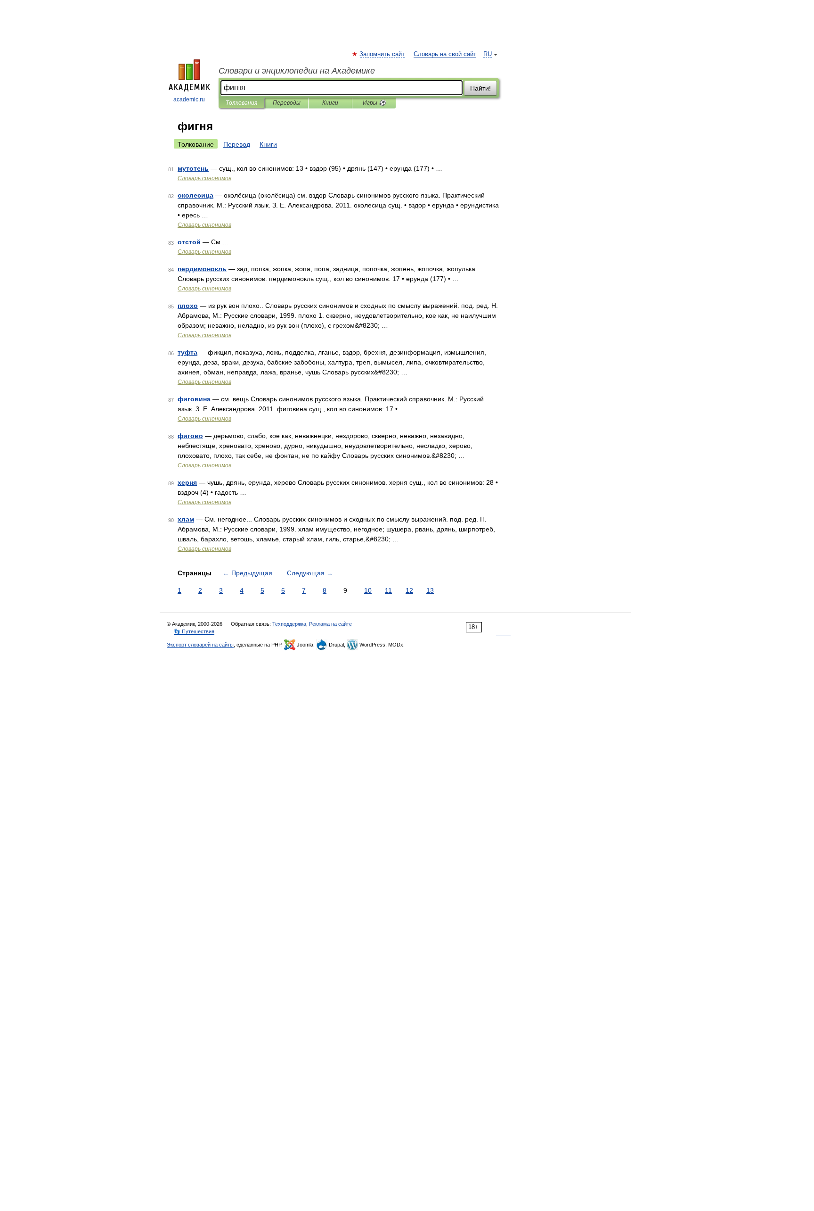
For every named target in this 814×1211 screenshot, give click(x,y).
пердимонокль (202, 269)
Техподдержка (289, 624)
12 (409, 590)
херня (187, 482)
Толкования (241, 103)
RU (487, 54)
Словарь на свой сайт (445, 54)
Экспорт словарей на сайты (200, 644)
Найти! (480, 88)
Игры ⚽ (374, 103)
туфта (187, 352)
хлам (186, 519)
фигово (190, 436)
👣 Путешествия (194, 631)
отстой (189, 242)
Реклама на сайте (330, 624)
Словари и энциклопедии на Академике (297, 70)
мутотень (193, 168)
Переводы (287, 103)
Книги (330, 103)
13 (430, 590)
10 (368, 590)
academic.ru (189, 99)
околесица (195, 195)
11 (388, 590)
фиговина (194, 399)
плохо (188, 305)
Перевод (236, 144)
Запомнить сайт (382, 54)
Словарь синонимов (204, 178)
